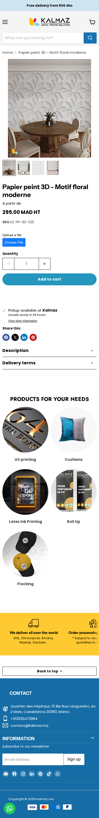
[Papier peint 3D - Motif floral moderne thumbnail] (9, 167)
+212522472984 (24, 718)
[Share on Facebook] (6, 337)
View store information (22, 321)
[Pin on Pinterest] (33, 337)
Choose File (14, 242)
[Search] (90, 37)
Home (7, 52)
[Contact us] (9, 808)
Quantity (10, 253)
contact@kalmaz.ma (29, 725)
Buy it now (50, 295)
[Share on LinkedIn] (24, 337)
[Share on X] (15, 337)
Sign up (74, 759)
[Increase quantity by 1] (45, 264)
